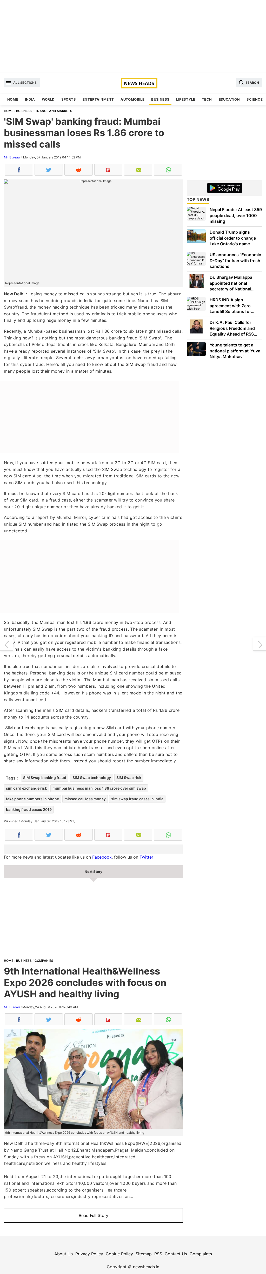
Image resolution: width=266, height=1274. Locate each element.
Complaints (201, 1253)
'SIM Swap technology (91, 777)
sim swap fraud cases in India (137, 799)
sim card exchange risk (26, 788)
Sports (68, 99)
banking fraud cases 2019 (29, 809)
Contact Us (176, 1253)
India (30, 99)
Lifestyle (185, 99)
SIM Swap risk (128, 777)
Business (160, 99)
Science (255, 99)
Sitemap (144, 1253)
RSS (158, 1253)
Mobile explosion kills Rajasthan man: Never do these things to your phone (6, 644)
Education (229, 99)
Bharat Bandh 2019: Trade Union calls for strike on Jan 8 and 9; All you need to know (259, 644)
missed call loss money (85, 799)
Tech (207, 99)
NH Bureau (12, 157)
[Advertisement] (133, 36)
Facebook (102, 857)
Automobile (132, 99)
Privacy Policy (89, 1253)
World (48, 99)
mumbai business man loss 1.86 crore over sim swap (99, 788)
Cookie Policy (119, 1253)
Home (12, 99)
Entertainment (98, 99)
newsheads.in (146, 1266)
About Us (63, 1253)
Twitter (146, 857)
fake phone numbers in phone (32, 799)
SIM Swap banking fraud (44, 777)
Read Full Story (93, 1215)
